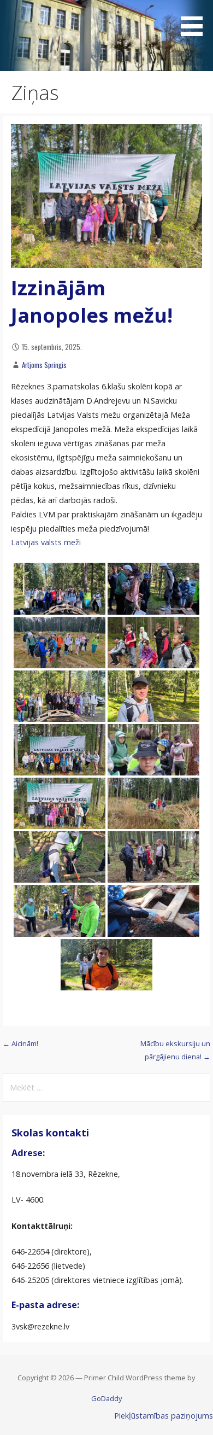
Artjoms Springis (44, 365)
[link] (46, 542)
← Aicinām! (20, 1043)
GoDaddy (106, 1398)
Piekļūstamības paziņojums (163, 1415)
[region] (106, 35)
